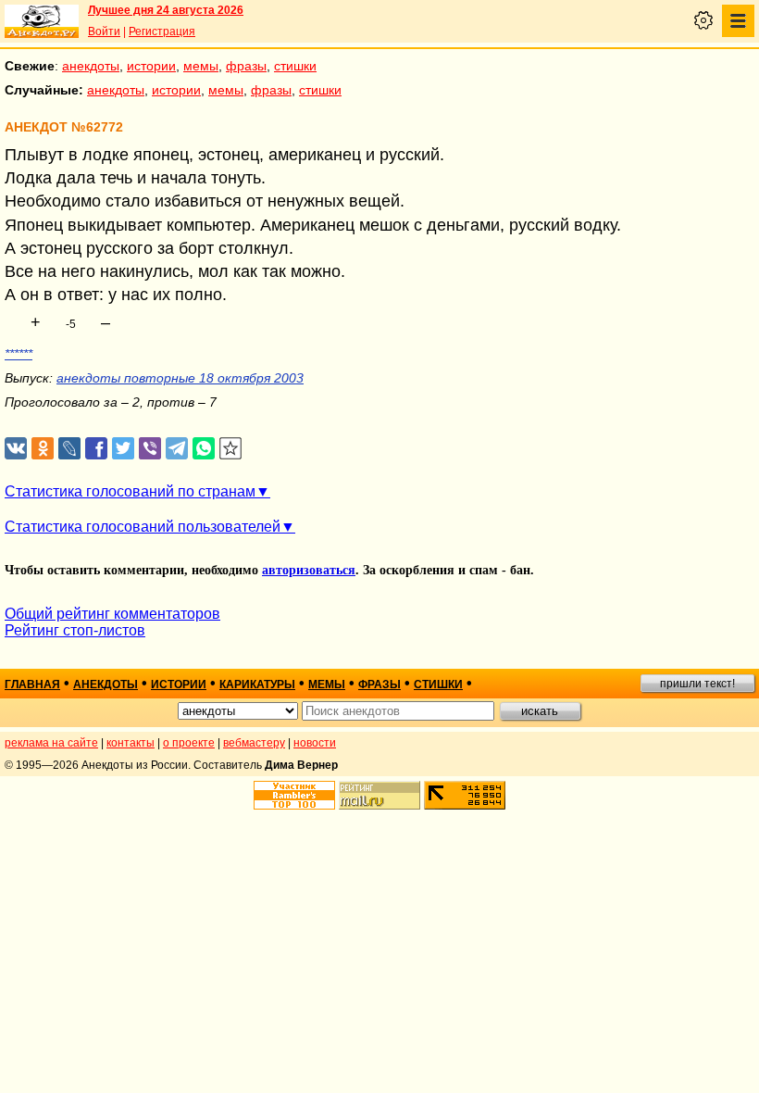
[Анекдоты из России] (42, 21)
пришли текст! (697, 683)
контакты (130, 742)
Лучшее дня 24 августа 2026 (165, 10)
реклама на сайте (51, 742)
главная (32, 684)
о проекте (189, 742)
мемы (200, 65)
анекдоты (90, 65)
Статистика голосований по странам (130, 491)
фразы (246, 65)
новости (314, 742)
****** (18, 353)
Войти (104, 31)
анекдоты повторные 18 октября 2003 (180, 378)
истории (151, 65)
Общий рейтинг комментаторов (112, 614)
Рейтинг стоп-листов (75, 630)
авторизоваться (308, 570)
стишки (295, 65)
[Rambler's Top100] (294, 795)
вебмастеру (254, 742)
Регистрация (162, 31)
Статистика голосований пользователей (142, 526)
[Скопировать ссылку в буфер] (231, 448)
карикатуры (257, 684)
